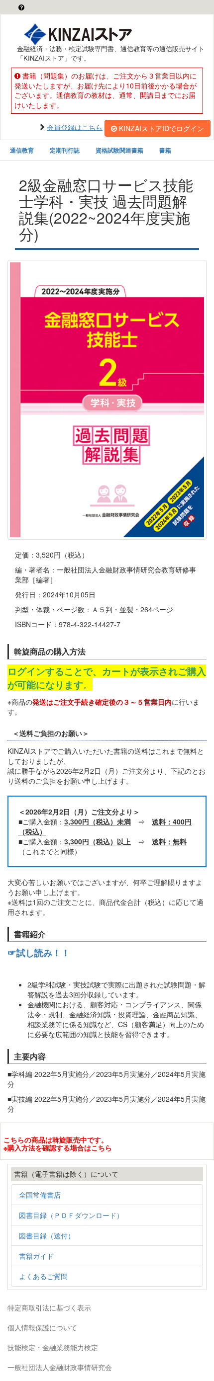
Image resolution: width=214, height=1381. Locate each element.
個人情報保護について (42, 1327)
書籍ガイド (36, 1256)
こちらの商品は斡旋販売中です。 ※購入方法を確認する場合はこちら (57, 1143)
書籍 (165, 150)
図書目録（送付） (47, 1235)
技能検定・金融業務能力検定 (52, 1347)
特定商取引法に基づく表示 (49, 1307)
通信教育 (22, 150)
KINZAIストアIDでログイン (161, 128)
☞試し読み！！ (38, 952)
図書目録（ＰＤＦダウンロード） (71, 1215)
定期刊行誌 (65, 150)
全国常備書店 (40, 1195)
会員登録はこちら (75, 127)
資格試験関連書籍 (119, 150)
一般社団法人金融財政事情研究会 (59, 1367)
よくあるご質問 (43, 1276)
